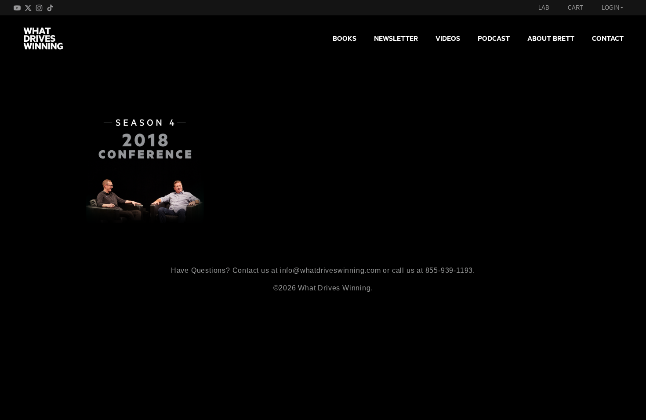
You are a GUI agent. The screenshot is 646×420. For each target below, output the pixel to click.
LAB (543, 7)
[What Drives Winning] (47, 38)
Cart (575, 7)
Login (610, 7)
